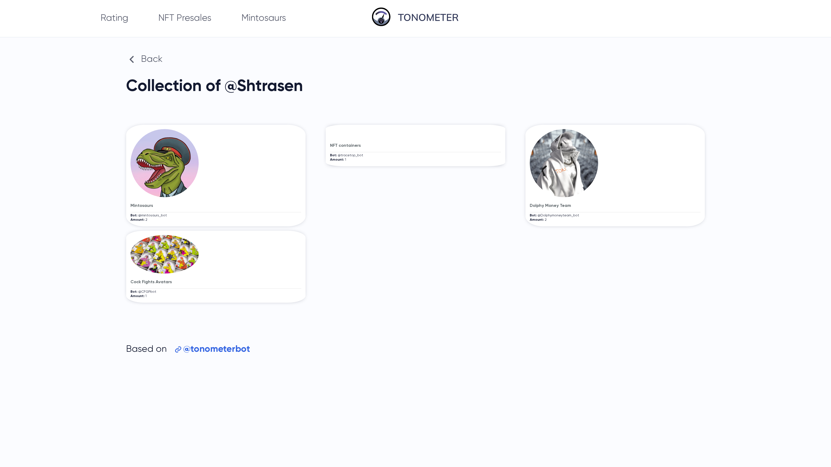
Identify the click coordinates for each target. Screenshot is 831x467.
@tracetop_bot (350, 155)
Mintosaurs (264, 18)
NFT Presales (184, 18)
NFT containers (345, 146)
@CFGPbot (147, 292)
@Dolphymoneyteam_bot (558, 215)
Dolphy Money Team (550, 206)
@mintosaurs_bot (152, 215)
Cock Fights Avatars (151, 282)
